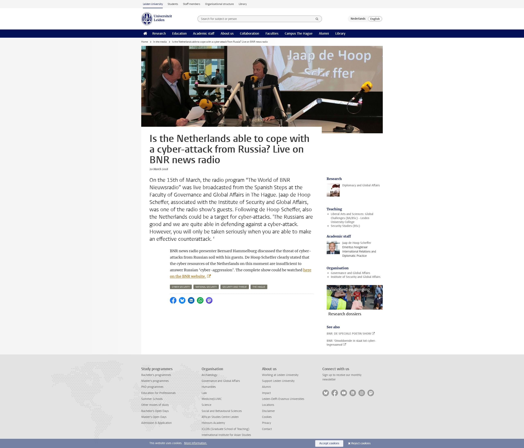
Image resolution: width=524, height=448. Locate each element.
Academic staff (203, 33)
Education (179, 33)
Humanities (209, 387)
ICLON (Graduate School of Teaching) (225, 429)
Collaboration (249, 33)
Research (159, 33)
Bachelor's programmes (156, 375)
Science (206, 405)
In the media (160, 41)
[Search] (317, 19)
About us (227, 33)
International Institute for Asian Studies (226, 435)
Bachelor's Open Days (155, 411)
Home (144, 41)
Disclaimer (268, 411)
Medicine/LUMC (212, 399)
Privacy (266, 423)
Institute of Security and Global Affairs (355, 277)
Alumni (324, 33)
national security (206, 286)
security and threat (234, 286)
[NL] (358, 18)
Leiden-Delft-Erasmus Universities (283, 399)
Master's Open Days (153, 417)
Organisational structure (219, 4)
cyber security (181, 286)
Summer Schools (152, 399)
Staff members (191, 4)
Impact (266, 393)
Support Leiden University (278, 381)
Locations (268, 405)
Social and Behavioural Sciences (222, 411)
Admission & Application (156, 423)
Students (173, 4)
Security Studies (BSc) (345, 226)
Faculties (271, 33)
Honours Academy (213, 423)
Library (243, 4)
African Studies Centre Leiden (220, 417)
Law (204, 393)
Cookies (267, 417)
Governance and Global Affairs (350, 273)
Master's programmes (155, 381)
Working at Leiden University (280, 375)
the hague (259, 286)
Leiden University (153, 4)
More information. (195, 443)
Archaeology (209, 375)
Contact (267, 429)
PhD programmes (152, 387)
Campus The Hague (299, 33)
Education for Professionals (158, 393)
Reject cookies (360, 443)
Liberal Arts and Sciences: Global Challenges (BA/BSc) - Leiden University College (352, 218)
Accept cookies (329, 443)
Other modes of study (155, 405)
